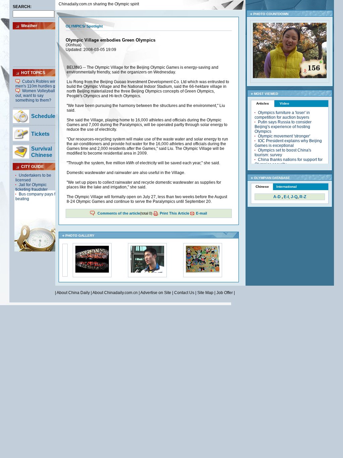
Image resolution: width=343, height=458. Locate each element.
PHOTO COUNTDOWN (270, 14)
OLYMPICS (75, 26)
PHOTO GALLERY (79, 235)
